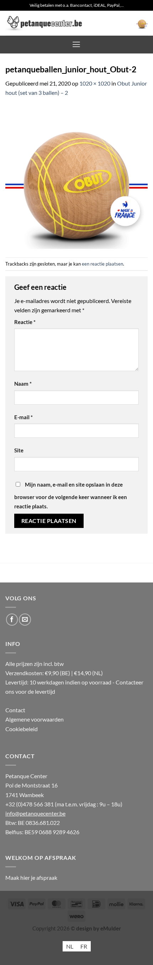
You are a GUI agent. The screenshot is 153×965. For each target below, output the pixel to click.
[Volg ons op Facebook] (12, 620)
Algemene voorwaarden (34, 719)
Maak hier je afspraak (31, 877)
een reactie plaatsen (102, 264)
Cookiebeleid (21, 728)
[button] (142, 23)
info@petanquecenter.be (35, 813)
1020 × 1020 (94, 83)
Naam (23, 384)
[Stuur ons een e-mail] (25, 620)
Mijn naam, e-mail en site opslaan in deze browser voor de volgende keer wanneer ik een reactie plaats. (70, 495)
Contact (15, 710)
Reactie (25, 322)
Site (18, 450)
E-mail (23, 417)
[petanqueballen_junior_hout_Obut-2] (76, 176)
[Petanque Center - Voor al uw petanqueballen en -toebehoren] (44, 23)
